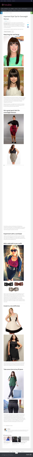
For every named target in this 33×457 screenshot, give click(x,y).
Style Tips (11, 425)
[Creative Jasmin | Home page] (6, 5)
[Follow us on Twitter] (27, 454)
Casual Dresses (6, 12)
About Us (13, 451)
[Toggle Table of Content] (12, 31)
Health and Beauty (24, 8)
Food (19, 8)
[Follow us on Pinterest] (30, 454)
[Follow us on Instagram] (29, 454)
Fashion (16, 8)
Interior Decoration (4, 10)
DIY (9, 8)
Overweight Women (8, 425)
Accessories (5, 8)
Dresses (12, 8)
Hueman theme (11, 455)
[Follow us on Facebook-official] (26, 454)
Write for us (14, 10)
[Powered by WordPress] (4, 455)
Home (2, 8)
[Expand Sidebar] (1, 13)
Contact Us (18, 10)
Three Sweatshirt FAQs (15, 443)
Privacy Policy (18, 451)
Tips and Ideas (10, 10)
